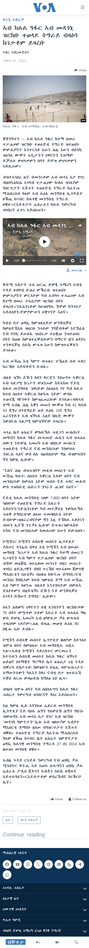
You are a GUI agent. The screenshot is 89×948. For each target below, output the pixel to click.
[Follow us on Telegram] (79, 864)
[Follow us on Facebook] (7, 864)
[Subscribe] (59, 864)
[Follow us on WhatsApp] (7, 874)
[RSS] (69, 864)
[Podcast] (48, 864)
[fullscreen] (81, 260)
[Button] (80, 70)
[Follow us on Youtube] (17, 864)
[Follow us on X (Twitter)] (38, 864)
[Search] (76, 942)
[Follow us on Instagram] (28, 864)
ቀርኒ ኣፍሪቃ (13, 20)
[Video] (57, 942)
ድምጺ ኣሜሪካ (22, 232)
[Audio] (38, 942)
